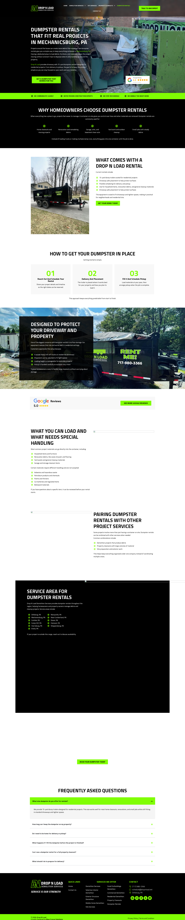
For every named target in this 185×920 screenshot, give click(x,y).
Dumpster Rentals (123, 6)
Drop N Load (35, 64)
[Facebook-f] (141, 898)
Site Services (92, 6)
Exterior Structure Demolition (92, 898)
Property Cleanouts (106, 6)
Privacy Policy (133, 918)
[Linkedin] (150, 898)
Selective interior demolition (92, 891)
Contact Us (97, 11)
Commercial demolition (115, 892)
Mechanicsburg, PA (83, 51)
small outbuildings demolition (114, 887)
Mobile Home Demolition (95, 903)
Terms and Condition (146, 918)
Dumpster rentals (114, 904)
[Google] (132, 898)
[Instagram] (137, 898)
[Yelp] (145, 898)
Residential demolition (115, 896)
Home (65, 6)
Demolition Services (76, 6)
